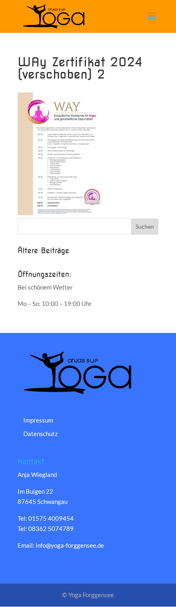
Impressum (38, 420)
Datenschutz (40, 433)
